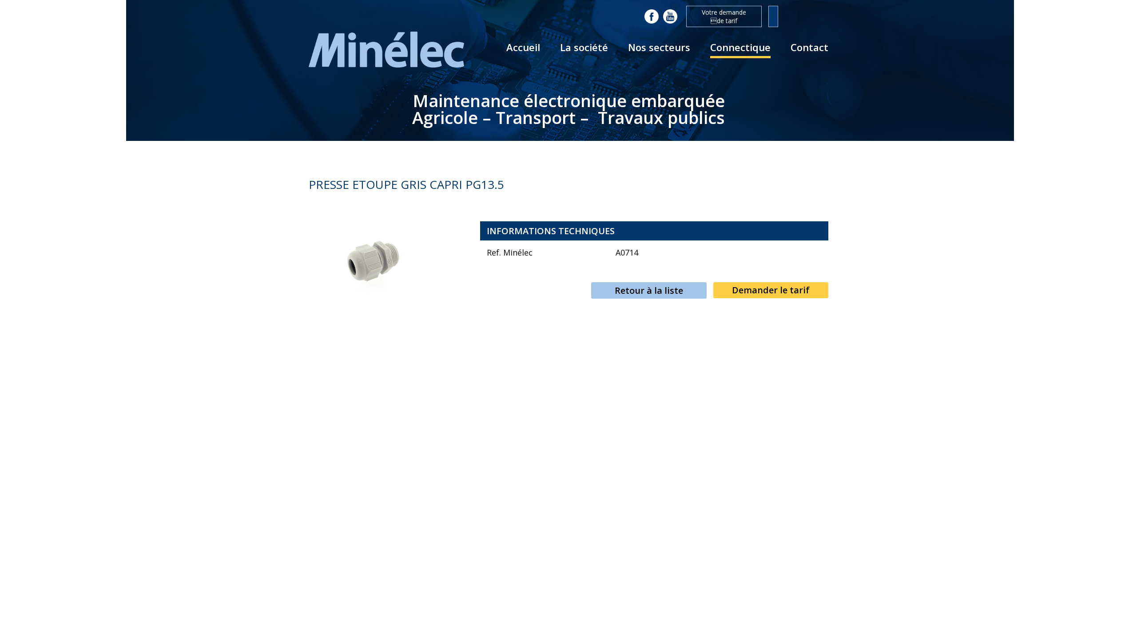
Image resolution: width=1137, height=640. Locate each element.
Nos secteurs (659, 47)
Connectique (740, 47)
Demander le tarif (771, 290)
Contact (809, 47)
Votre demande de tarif (724, 16)
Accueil (523, 47)
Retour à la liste (649, 290)
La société (584, 47)
